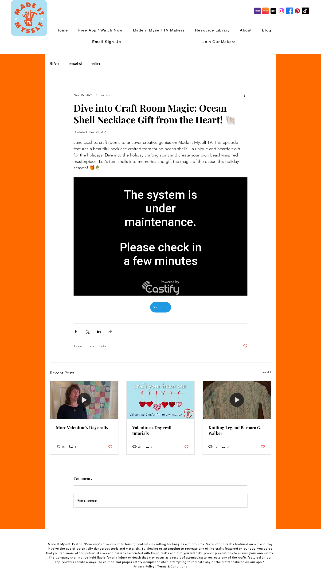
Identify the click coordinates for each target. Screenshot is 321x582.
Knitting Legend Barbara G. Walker (234, 430)
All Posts (54, 64)
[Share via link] (110, 331)
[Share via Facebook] (76, 331)
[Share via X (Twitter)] (87, 331)
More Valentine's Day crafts (82, 427)
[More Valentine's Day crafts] (84, 400)
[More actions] (244, 95)
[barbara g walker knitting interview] (237, 400)
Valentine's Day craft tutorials (152, 430)
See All (266, 372)
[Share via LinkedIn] (99, 331)
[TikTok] (305, 11)
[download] (273, 11)
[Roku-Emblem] (257, 11)
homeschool (75, 64)
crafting (95, 64)
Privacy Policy (144, 566)
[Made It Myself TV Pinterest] (297, 11)
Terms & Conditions (172, 566)
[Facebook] (289, 11)
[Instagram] (281, 11)
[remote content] (160, 236)
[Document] (265, 11)
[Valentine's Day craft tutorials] (161, 400)
